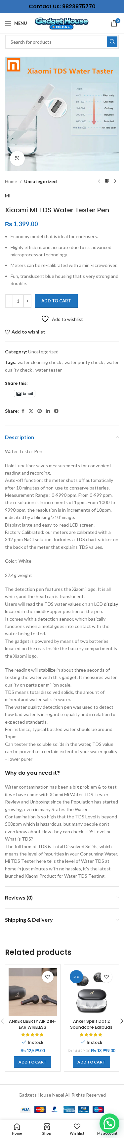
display (110, 604)
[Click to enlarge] (17, 158)
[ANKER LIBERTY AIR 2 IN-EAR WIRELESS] (33, 992)
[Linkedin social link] (48, 411)
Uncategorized (40, 181)
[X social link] (31, 411)
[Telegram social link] (56, 411)
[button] (32, 1062)
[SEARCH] (112, 41)
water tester (48, 370)
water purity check (83, 362)
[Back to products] (107, 181)
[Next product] (115, 181)
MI (8, 195)
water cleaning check (39, 362)
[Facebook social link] (23, 411)
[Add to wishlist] (48, 977)
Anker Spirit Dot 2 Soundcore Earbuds (91, 1024)
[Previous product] (99, 181)
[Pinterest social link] (39, 411)
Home (11, 181)
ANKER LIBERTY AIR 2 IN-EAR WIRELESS (32, 1024)
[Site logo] (62, 23)
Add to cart (56, 300)
